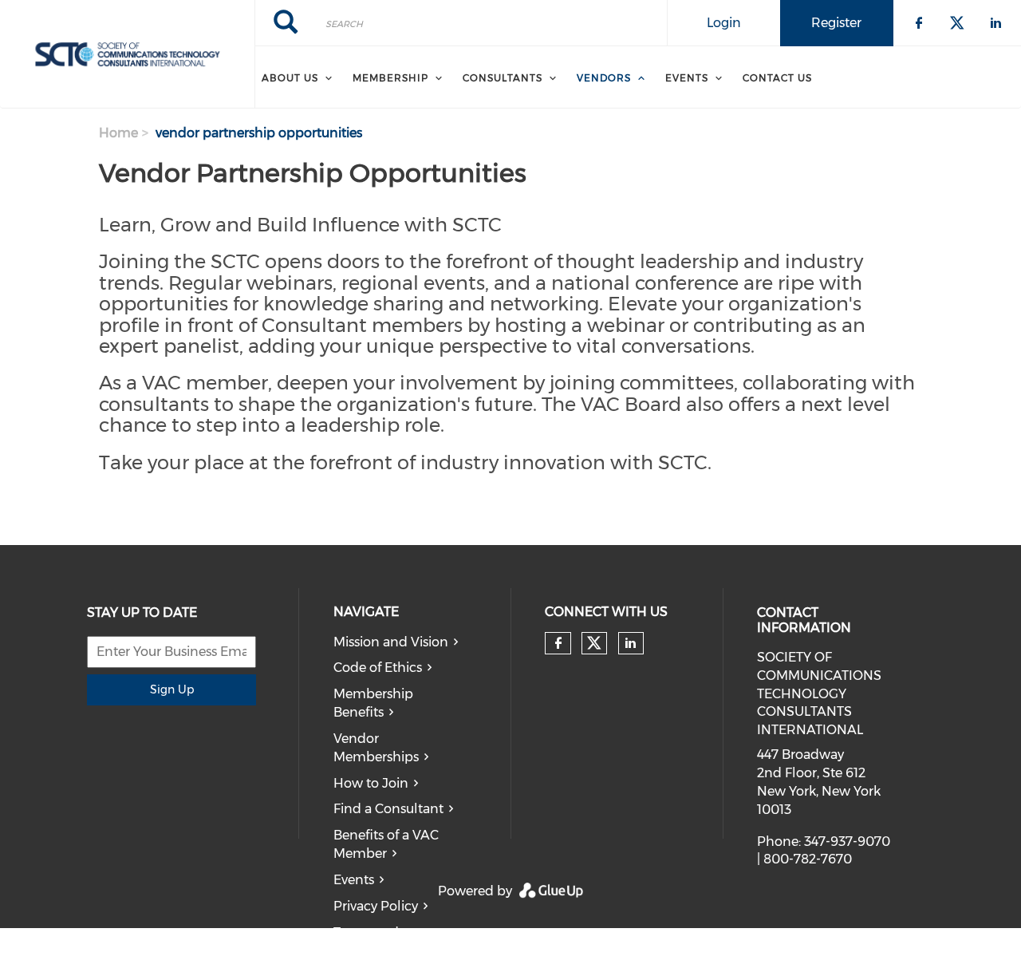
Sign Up (172, 689)
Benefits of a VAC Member (386, 844)
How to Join (370, 783)
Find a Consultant (388, 808)
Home (118, 132)
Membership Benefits (373, 703)
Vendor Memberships (376, 747)
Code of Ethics (377, 667)
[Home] (127, 54)
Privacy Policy (375, 906)
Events (686, 78)
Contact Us (777, 78)
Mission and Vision (390, 642)
